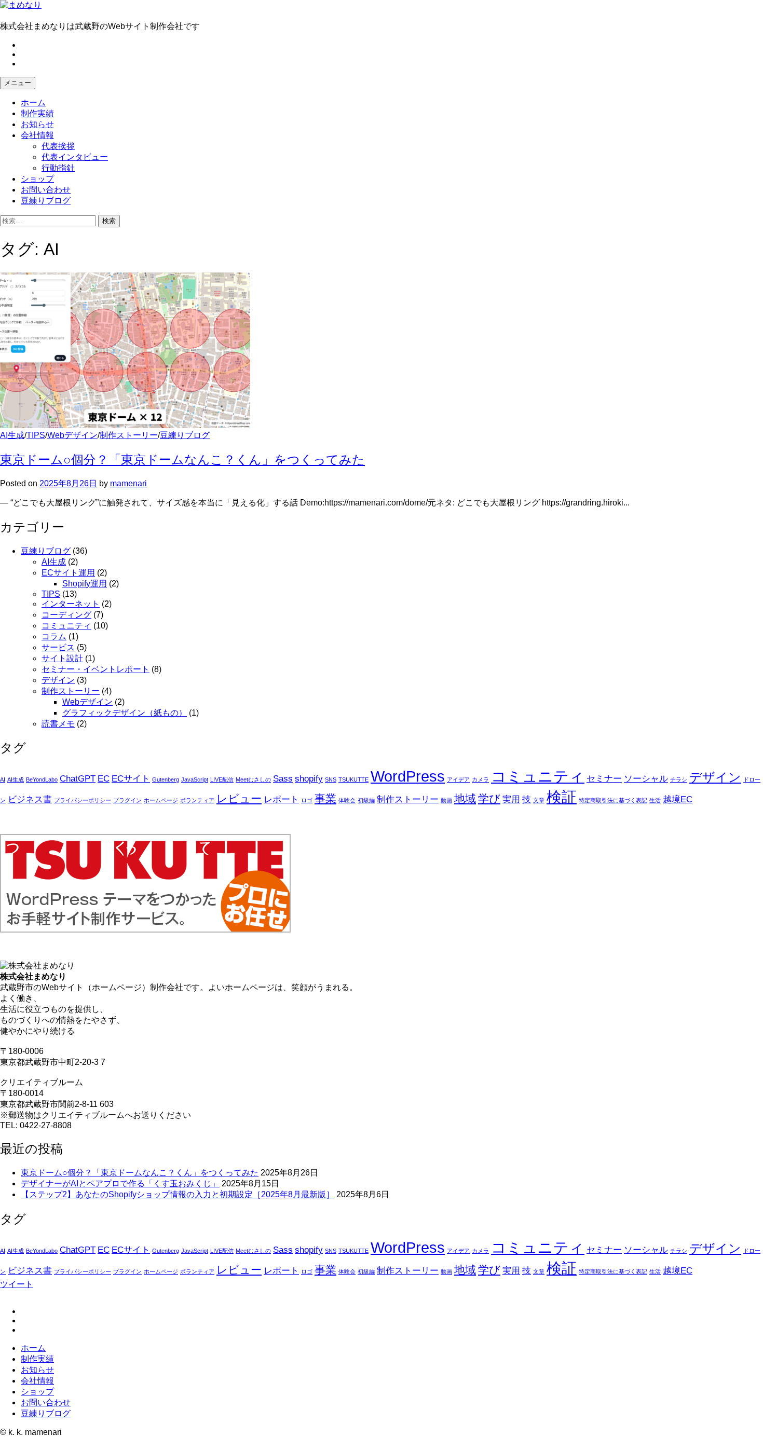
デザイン (58, 680)
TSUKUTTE (353, 779)
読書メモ (58, 723)
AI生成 (12, 435)
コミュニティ (66, 625)
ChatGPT (78, 779)
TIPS (35, 435)
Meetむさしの (253, 779)
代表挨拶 (58, 146)
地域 (465, 798)
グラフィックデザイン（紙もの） (124, 712)
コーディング (66, 614)
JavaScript (194, 779)
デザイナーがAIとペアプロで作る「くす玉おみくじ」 (120, 1183)
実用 (511, 799)
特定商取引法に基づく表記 (613, 800)
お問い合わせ (46, 189)
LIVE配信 (222, 779)
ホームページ (161, 800)
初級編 (366, 800)
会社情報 (37, 135)
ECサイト (131, 779)
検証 (562, 796)
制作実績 (37, 113)
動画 (446, 800)
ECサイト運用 (68, 572)
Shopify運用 (84, 583)
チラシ (678, 779)
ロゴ (306, 800)
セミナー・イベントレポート (95, 669)
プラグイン (127, 800)
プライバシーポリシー (82, 800)
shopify (309, 779)
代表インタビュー (75, 157)
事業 (325, 798)
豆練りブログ (46, 200)
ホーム (33, 102)
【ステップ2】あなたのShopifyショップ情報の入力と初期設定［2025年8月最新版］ (177, 1194)
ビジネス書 (30, 799)
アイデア (458, 779)
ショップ (37, 178)
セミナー (604, 779)
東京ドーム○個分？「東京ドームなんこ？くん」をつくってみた (182, 460)
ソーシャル (646, 779)
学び (489, 798)
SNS (330, 779)
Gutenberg (165, 779)
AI (2, 779)
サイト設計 (62, 658)
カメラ (480, 779)
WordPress (408, 776)
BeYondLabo (42, 779)
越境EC (677, 799)
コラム (54, 636)
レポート (281, 799)
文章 (538, 800)
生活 (655, 800)
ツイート (16, 1284)
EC (104, 779)
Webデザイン (72, 435)
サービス (58, 647)
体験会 (347, 800)
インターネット (71, 603)
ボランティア (197, 800)
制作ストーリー (129, 435)
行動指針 (58, 167)
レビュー (239, 798)
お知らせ (37, 124)
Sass (283, 779)
